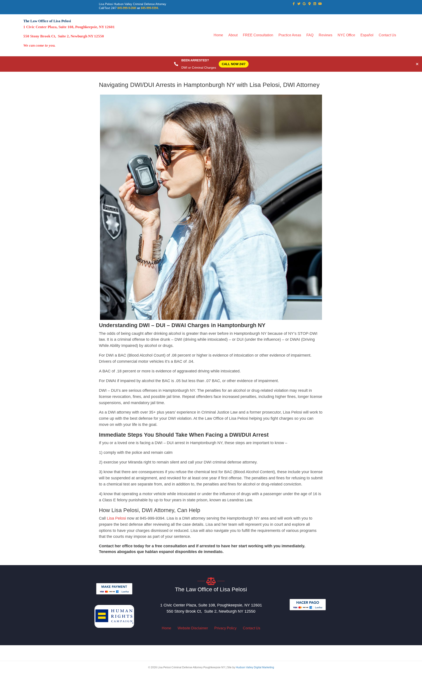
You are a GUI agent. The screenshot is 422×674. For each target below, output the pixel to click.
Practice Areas (289, 35)
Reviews (325, 35)
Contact (106, 546)
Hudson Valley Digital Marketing (255, 667)
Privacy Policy (225, 628)
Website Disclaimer (193, 628)
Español (366, 35)
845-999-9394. (150, 8)
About (233, 35)
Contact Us (387, 35)
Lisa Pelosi (116, 518)
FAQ (309, 35)
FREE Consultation (258, 35)
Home (218, 35)
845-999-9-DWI (126, 8)
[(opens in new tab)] (114, 588)
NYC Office (346, 35)
